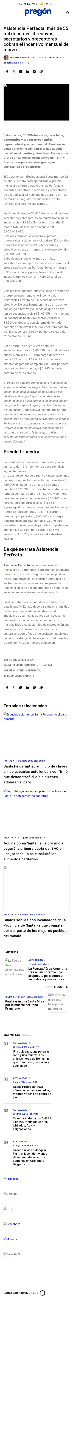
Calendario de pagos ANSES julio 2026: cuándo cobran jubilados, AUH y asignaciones (32, 1124)
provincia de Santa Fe (19, 675)
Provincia (55, 57)
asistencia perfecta (19, 659)
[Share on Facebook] (7, 71)
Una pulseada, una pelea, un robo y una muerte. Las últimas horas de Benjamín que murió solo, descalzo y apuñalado (31, 1058)
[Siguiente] (58, 1002)
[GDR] (27, 1208)
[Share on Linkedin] (27, 71)
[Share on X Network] (14, 71)
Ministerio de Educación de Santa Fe (29, 665)
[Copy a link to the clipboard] (41, 71)
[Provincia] (27, 1178)
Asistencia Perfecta (17, 565)
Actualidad (40, 57)
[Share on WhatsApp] (20, 71)
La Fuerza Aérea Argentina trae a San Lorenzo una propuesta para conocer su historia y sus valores (47, 974)
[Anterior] (15, 968)
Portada (9, 761)
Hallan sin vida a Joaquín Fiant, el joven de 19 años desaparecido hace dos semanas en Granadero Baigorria (30, 1157)
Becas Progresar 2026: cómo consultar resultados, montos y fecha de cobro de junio (32, 1092)
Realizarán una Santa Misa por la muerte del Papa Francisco (24, 1004)
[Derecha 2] (27, 1223)
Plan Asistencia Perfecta (22, 670)
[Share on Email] (34, 71)
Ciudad (9, 997)
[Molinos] (27, 1239)
